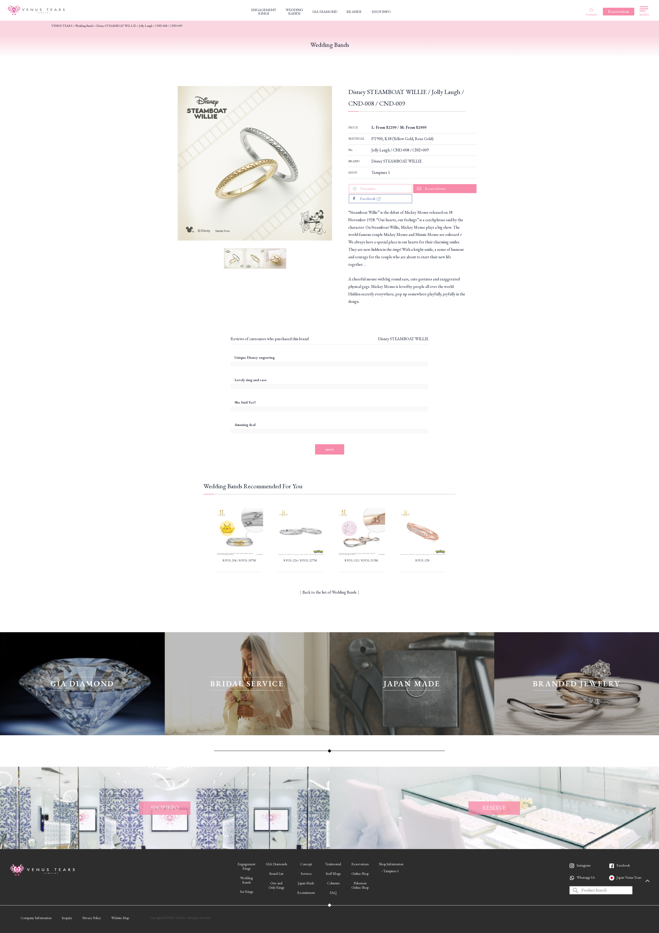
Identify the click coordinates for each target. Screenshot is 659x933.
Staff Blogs (333, 873)
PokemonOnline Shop (360, 885)
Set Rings (246, 891)
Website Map (120, 917)
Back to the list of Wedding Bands (329, 592)
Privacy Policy (91, 917)
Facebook (623, 865)
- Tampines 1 (390, 871)
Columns (333, 883)
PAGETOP (647, 881)
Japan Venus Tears (629, 877)
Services (306, 873)
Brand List (276, 873)
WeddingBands (246, 880)
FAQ (333, 892)
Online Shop (360, 873)
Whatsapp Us (586, 877)
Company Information (36, 917)
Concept (306, 864)
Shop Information (391, 864)
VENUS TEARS (61, 26)
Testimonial (333, 864)
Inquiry (67, 917)
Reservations (360, 864)
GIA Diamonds (276, 864)
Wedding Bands (84, 26)
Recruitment (306, 892)
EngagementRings (246, 866)
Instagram (584, 865)
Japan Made (306, 883)
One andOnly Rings (276, 885)
